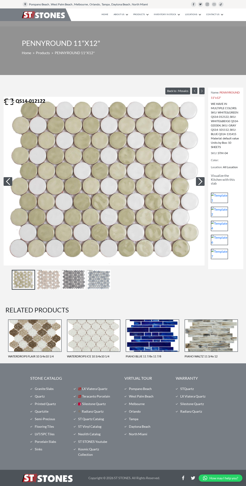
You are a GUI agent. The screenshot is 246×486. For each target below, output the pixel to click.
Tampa (106, 4)
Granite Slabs (44, 389)
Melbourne (81, 4)
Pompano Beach (39, 4)
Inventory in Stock (165, 14)
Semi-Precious (45, 419)
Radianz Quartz (93, 411)
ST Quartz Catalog (91, 419)
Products (139, 14)
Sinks (38, 449)
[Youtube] (214, 4)
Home (105, 14)
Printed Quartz (45, 404)
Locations (191, 14)
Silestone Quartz (94, 404)
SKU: (214, 153)
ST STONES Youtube (92, 442)
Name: (215, 92)
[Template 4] (219, 226)
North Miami (140, 4)
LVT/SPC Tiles (45, 434)
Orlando (95, 4)
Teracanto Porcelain (96, 396)
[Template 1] (219, 198)
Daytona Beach (120, 4)
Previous (8, 181)
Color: (215, 160)
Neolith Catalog (89, 434)
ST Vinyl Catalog (89, 426)
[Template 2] (219, 212)
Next (200, 181)
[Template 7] (219, 254)
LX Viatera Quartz (94, 389)
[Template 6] (219, 240)
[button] (220, 478)
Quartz (40, 396)
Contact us (212, 14)
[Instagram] (207, 4)
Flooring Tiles (44, 426)
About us (119, 14)
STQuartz (187, 389)
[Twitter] (200, 4)
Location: (216, 167)
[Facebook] (193, 4)
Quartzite (41, 411)
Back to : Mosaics (177, 90)
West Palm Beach (61, 4)
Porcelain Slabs (45, 442)
